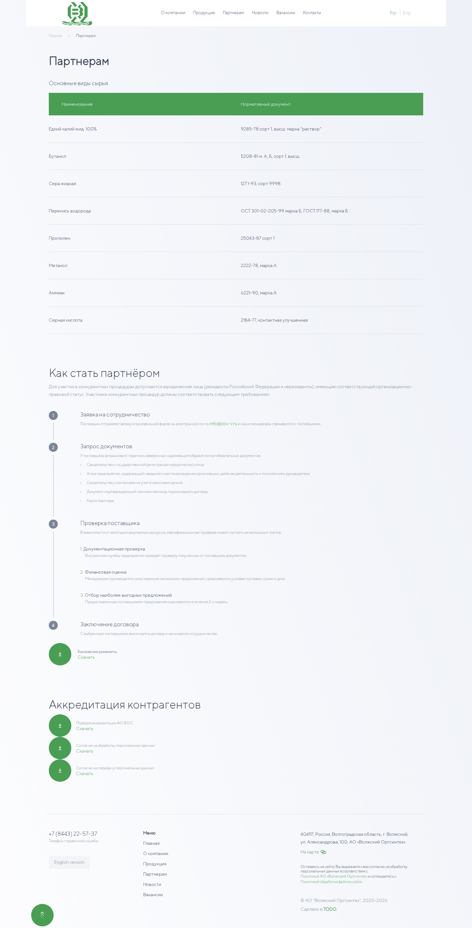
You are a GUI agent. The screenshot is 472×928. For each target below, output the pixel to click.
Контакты (312, 12)
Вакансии (285, 12)
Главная (151, 843)
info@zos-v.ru (223, 423)
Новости (260, 12)
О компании (173, 12)
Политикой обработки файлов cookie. (332, 881)
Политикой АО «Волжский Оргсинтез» (334, 876)
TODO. (330, 909)
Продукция (204, 12)
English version (69, 862)
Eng (406, 13)
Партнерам (233, 12)
